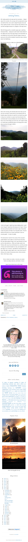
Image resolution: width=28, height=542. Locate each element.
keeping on (19, 398)
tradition (3, 409)
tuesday (8, 409)
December (7, 490)
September (7, 494)
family (10, 393)
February (7, 512)
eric (3, 393)
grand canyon (5, 396)
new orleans (19, 403)
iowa (12, 398)
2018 (5, 484)
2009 (5, 522)
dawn (3, 391)
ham (15, 396)
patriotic (12, 404)
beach (8, 386)
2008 (5, 524)
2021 (5, 480)
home (15, 285)
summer (8, 407)
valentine (12, 409)
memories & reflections (15, 401)
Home (14, 315)
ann (25, 384)
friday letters (5, 395)
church (17, 389)
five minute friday (19, 393)
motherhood (6, 403)
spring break (17, 406)
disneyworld (8, 391)
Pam (5, 291)
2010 (5, 521)
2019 (5, 483)
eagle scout (17, 391)
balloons (4, 386)
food (25, 393)
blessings (10, 388)
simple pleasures (6, 406)
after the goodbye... (9, 500)
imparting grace (8, 398)
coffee (21, 389)
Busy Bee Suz (6, 301)
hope (20, 396)
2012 (5, 518)
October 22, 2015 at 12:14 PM (9, 310)
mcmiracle (4, 401)
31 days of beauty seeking (10, 382)
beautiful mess (15, 386)
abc (15, 384)
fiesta (14, 393)
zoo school (22, 411)
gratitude (11, 396)
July (6, 506)
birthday (4, 388)
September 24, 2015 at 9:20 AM (9, 298)
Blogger (16, 534)
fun (16, 395)
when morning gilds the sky (14, 470)
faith (6, 393)
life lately (11, 400)
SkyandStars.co (18, 540)
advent (18, 384)
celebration (5, 389)
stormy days (23, 406)
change (10, 389)
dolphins (13, 391)
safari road (19, 404)
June (6, 507)
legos (7, 400)
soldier (13, 406)
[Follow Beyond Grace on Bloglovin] (14, 530)
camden (18, 388)
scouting (24, 404)
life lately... (7, 503)
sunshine (21, 407)
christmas (14, 389)
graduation (23, 395)
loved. (6, 496)
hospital (22, 396)
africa (21, 384)
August (6, 505)
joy (15, 398)
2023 (5, 478)
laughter (24, 398)
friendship (12, 395)
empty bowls (23, 391)
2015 (5, 488)
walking (21, 409)
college (24, 389)
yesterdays (15, 411)
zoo (19, 411)
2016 (5, 487)
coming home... (8, 497)
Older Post (24, 315)
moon (25, 401)
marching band (22, 400)
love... (6, 499)
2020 (5, 481)
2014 (5, 515)
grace (19, 395)
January (7, 513)
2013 (5, 516)
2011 (5, 519)
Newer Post (3, 315)
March (6, 510)
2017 (5, 486)
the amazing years (14, 443)
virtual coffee (17, 409)
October (7, 493)
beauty (11, 285)
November (7, 491)
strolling (4, 407)
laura (4, 400)
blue (13, 388)
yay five (10, 411)
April (6, 509)
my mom (14, 403)
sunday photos (14, 407)
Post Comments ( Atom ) (12, 317)
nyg (22, 403)
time (25, 407)
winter (6, 411)
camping (24, 388)
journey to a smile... (9, 502)
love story (20, 285)
